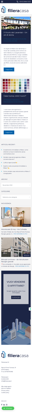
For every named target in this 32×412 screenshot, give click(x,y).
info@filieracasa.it (6, 381)
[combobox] (16, 185)
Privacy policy (5, 390)
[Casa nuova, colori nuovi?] (16, 89)
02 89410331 (5, 379)
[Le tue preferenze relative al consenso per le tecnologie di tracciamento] (30, 309)
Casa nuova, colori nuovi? (15, 96)
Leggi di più (8, 69)
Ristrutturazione (8, 102)
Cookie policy (5, 392)
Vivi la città (23, 39)
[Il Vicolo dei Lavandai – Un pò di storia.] (16, 26)
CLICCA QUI (16, 297)
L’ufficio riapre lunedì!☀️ (10, 162)
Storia (5, 41)
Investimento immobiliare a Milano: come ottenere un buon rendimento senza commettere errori (15, 152)
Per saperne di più (20, 234)
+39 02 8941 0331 (25, 1)
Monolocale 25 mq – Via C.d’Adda (14, 229)
